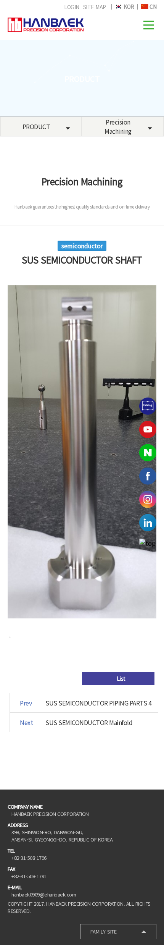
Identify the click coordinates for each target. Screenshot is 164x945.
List (120, 678)
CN (152, 6)
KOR (128, 6)
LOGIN (71, 7)
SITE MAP (94, 7)
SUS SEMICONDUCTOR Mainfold (88, 722)
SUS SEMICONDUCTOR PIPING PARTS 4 (98, 702)
